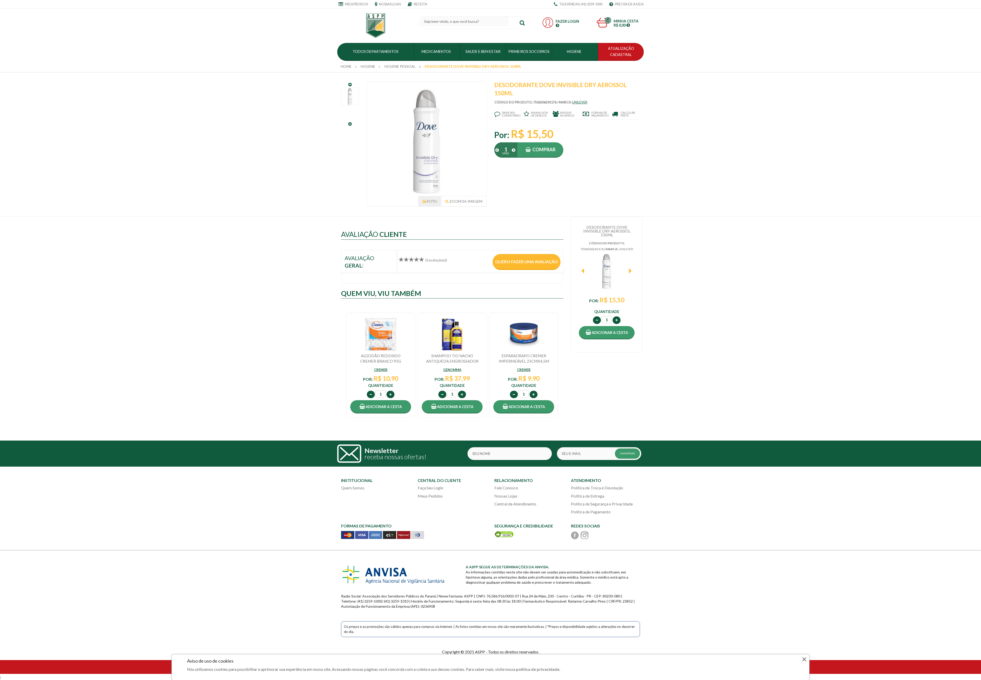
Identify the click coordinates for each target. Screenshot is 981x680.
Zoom (465, 201)
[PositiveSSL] (504, 533)
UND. (505, 153)
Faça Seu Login (430, 487)
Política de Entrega (587, 495)
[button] (607, 332)
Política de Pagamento (591, 511)
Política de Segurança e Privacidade (602, 503)
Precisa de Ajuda (629, 4)
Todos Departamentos (376, 51)
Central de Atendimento (515, 503)
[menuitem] (346, 66)
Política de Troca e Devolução (597, 487)
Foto (431, 201)
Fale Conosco (506, 487)
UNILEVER (579, 102)
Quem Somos (352, 487)
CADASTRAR (627, 453)
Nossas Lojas (390, 4)
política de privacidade (537, 669)
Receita (420, 4)
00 (608, 20)
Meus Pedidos (356, 4)
